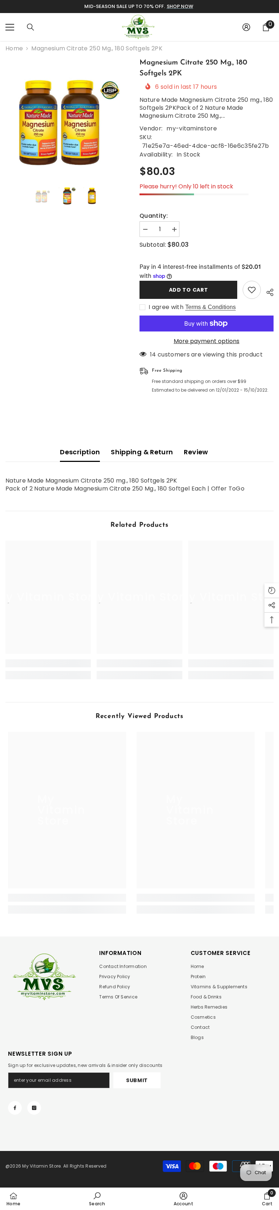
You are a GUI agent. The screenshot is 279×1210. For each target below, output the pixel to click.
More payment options (206, 341)
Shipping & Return (142, 451)
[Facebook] (15, 1108)
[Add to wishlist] (252, 290)
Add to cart (188, 289)
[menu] (9, 27)
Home (14, 49)
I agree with (166, 307)
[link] (48, 663)
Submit (137, 1080)
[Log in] (246, 27)
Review (196, 451)
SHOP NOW (180, 6)
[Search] (30, 27)
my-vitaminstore (191, 128)
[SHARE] (267, 291)
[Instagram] (34, 1108)
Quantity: (154, 216)
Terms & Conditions (210, 307)
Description (80, 451)
